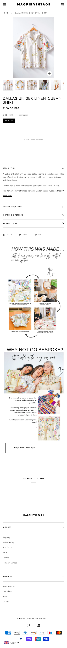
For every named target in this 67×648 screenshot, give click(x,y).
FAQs (5, 552)
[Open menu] (8, 4)
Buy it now (33, 154)
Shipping (6, 537)
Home (5, 13)
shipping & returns (13, 215)
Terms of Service (10, 562)
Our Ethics (7, 591)
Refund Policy (8, 542)
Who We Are (8, 586)
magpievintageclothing (31, 619)
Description (9, 168)
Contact (6, 557)
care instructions (13, 207)
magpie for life (11, 223)
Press (5, 596)
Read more (7, 195)
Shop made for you (24, 448)
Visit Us (6, 601)
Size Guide (23, 115)
